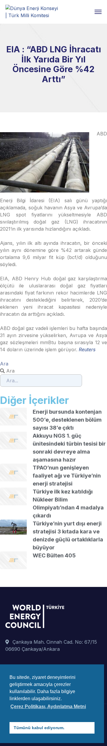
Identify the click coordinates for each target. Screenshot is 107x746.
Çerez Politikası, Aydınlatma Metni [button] (48, 706)
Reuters (87, 349)
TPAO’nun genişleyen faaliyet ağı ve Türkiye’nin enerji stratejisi (67, 476)
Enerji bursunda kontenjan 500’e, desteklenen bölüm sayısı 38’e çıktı (67, 420)
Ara (4, 364)
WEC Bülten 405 (54, 555)
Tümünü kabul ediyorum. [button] (39, 727)
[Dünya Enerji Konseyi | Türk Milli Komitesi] (32, 11)
